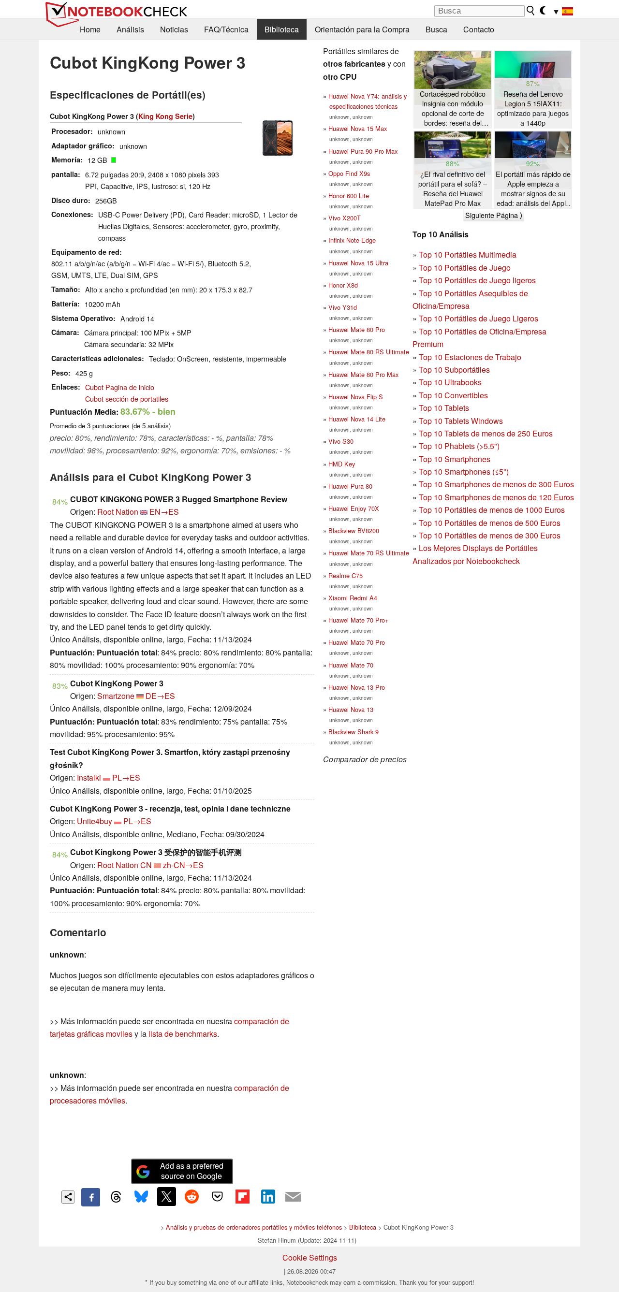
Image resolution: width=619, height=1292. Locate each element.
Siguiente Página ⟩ (493, 215)
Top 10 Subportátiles (454, 369)
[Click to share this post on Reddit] (192, 1196)
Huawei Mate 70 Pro (356, 642)
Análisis (130, 29)
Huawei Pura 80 (350, 486)
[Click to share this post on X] (166, 1196)
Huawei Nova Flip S (355, 396)
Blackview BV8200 (353, 530)
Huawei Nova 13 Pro (356, 687)
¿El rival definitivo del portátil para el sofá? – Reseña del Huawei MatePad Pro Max (452, 188)
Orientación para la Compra (362, 29)
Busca (436, 29)
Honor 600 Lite (348, 195)
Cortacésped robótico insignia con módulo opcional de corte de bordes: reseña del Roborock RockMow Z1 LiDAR (452, 108)
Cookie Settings (309, 1257)
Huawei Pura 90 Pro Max (363, 151)
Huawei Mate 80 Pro (356, 329)
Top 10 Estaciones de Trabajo (470, 357)
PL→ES (126, 777)
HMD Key (341, 463)
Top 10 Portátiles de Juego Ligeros (478, 318)
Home (90, 29)
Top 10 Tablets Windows (461, 420)
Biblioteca (282, 29)
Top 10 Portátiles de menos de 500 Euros (489, 522)
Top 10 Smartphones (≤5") (464, 471)
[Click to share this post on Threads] (116, 1197)
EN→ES (164, 511)
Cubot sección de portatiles (126, 398)
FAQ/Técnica (226, 29)
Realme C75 (345, 575)
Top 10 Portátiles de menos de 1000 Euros (492, 509)
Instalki (89, 777)
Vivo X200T (344, 217)
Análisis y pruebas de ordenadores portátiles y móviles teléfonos (254, 1227)
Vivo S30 (341, 441)
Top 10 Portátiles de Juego (465, 267)
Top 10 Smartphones (454, 459)
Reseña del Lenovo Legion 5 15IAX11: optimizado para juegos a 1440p (533, 108)
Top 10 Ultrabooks (450, 382)
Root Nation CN (124, 865)
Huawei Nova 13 (350, 709)
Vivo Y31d (342, 307)
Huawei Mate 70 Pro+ (358, 619)
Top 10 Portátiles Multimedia (467, 254)
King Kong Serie (165, 116)
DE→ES (160, 695)
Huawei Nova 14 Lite (356, 418)
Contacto (478, 29)
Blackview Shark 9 (353, 731)
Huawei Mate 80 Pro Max (363, 374)
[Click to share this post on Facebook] (90, 1197)
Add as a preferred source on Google (191, 1170)
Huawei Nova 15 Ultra (358, 262)
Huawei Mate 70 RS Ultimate (368, 552)
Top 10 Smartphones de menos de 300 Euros (496, 484)
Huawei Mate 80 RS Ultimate (368, 351)
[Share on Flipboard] (242, 1196)
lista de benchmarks (182, 1033)
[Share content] (67, 1197)
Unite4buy (94, 821)
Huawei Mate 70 (350, 664)
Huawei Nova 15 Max (357, 128)
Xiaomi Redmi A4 (352, 597)
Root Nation (117, 511)
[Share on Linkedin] (268, 1196)
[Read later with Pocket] (217, 1196)
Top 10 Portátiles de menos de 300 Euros (489, 535)
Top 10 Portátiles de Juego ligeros (477, 280)
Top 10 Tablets (444, 407)
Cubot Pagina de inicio (119, 387)
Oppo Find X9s (349, 173)
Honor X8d (343, 285)
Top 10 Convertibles (453, 395)
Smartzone (115, 695)
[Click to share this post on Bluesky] (141, 1197)
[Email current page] (293, 1197)
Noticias (174, 29)
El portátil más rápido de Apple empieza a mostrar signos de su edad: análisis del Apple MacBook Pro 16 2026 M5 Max (533, 188)
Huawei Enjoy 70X (353, 508)
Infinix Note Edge (352, 240)
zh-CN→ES (183, 865)
